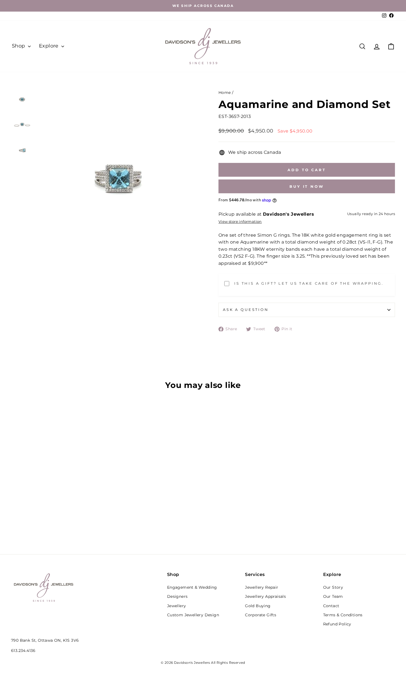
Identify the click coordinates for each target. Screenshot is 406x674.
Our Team (333, 596)
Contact (331, 606)
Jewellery (176, 606)
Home (224, 92)
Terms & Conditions (343, 615)
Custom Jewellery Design (193, 615)
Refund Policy (337, 624)
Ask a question (246, 310)
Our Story (333, 587)
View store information (240, 222)
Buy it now (306, 186)
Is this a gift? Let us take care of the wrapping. (309, 283)
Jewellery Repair (261, 587)
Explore (49, 46)
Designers (177, 596)
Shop (19, 46)
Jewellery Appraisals (265, 596)
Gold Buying (257, 606)
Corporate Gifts (260, 615)
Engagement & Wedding (192, 587)
